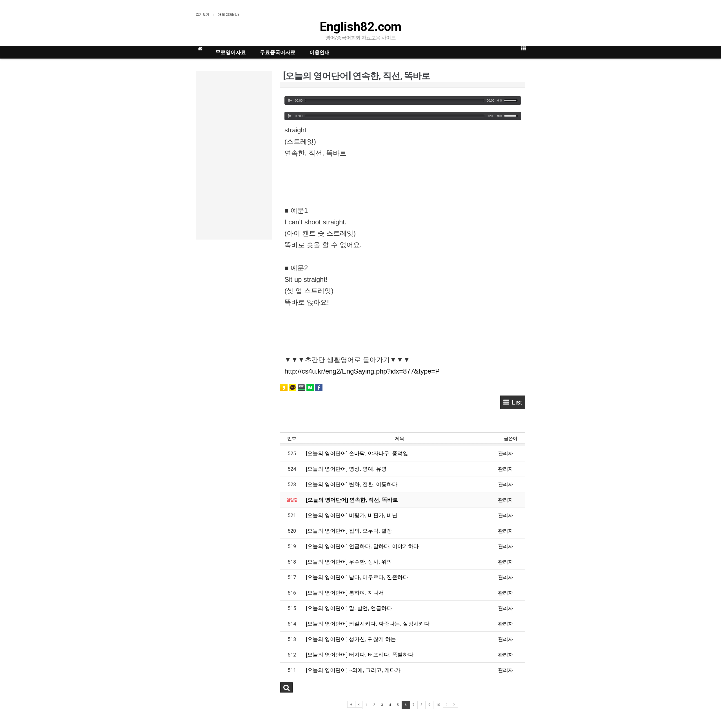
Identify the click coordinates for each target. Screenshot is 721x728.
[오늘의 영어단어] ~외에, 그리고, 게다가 (353, 670)
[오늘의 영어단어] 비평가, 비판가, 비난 (351, 515)
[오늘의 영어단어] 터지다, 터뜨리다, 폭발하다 (359, 655)
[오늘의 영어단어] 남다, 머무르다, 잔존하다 (357, 577)
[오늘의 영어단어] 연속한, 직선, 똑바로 (352, 500)
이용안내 (320, 52)
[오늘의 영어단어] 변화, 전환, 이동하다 (351, 484)
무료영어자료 (230, 52)
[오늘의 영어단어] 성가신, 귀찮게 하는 (351, 639)
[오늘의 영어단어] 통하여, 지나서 (345, 593)
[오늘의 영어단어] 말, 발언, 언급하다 (349, 608)
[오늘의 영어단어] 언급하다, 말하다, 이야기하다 (362, 546)
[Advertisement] (234, 155)
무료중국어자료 (277, 52)
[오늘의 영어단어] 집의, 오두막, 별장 (349, 531)
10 (438, 705)
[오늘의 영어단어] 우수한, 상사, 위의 (349, 562)
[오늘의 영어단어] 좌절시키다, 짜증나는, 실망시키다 (368, 624)
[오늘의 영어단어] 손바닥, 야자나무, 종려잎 (357, 453)
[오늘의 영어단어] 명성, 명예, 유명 (346, 469)
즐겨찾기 (202, 15)
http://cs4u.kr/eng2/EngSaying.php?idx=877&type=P (362, 371)
